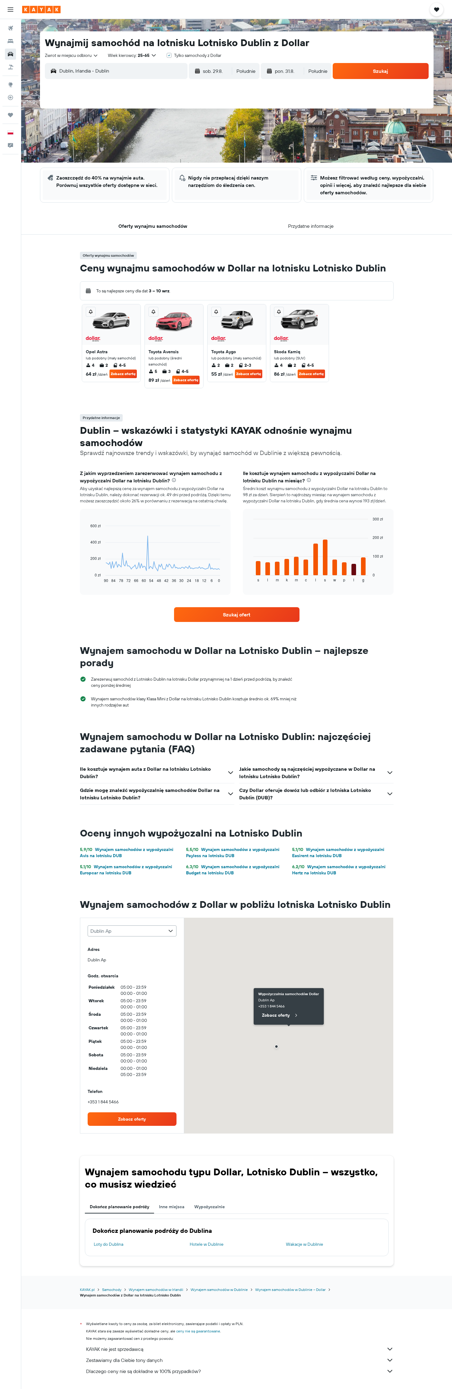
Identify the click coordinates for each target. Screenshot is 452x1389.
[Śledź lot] (10, 97)
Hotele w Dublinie (207, 1244)
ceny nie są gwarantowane (198, 1331)
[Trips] (10, 115)
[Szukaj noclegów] (10, 41)
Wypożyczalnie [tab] (209, 1206)
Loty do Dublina (108, 1244)
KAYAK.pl (87, 1289)
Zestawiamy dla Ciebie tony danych (124, 1360)
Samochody (111, 1289)
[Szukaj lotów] (10, 28)
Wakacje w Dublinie (304, 1244)
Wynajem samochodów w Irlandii (156, 1289)
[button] (10, 9)
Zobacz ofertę (123, 373)
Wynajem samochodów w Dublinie (219, 1289)
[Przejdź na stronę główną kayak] (41, 9)
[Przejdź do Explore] (10, 84)
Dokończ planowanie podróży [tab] (119, 1206)
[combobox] (71, 55)
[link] (236, 614)
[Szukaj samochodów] (10, 54)
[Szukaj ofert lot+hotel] (10, 67)
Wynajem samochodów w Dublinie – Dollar (290, 1289)
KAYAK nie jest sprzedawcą (114, 1349)
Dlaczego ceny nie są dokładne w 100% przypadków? (143, 1371)
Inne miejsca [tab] (171, 1206)
